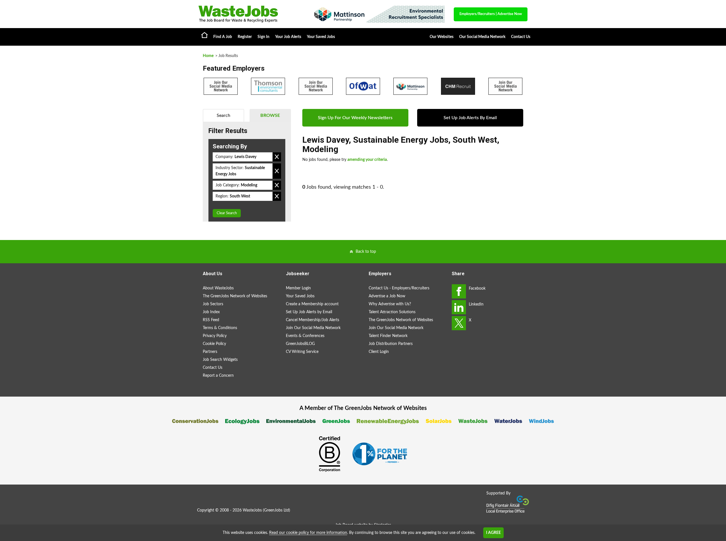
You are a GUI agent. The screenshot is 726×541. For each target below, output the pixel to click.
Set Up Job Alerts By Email (470, 117)
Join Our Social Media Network (313, 328)
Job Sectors (213, 304)
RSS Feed (211, 320)
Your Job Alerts (288, 37)
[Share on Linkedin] (459, 307)
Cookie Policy (214, 344)
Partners (210, 352)
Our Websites (441, 37)
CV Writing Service (302, 352)
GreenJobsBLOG (300, 344)
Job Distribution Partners (391, 344)
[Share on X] (459, 323)
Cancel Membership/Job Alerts (312, 320)
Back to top (366, 252)
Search (223, 115)
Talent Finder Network (388, 336)
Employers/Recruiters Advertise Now (490, 14)
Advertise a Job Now (387, 296)
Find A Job (222, 37)
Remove (277, 156)
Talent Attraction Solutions (392, 312)
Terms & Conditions (220, 328)
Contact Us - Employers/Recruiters (399, 288)
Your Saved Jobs (321, 37)
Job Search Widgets (220, 360)
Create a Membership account (312, 304)
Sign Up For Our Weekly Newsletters (355, 117)
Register (245, 37)
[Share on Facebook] (459, 291)
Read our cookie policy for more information (308, 533)
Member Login (298, 288)
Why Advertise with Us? (390, 304)
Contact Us (520, 37)
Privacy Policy (215, 336)
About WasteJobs (218, 288)
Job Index (211, 312)
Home (204, 35)
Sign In (263, 37)
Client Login (379, 352)
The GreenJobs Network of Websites (235, 296)
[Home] (250, 14)
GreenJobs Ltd (276, 510)
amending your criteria (367, 160)
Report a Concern (218, 376)
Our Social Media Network (482, 37)
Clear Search (227, 213)
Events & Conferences (305, 336)
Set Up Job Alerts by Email (309, 312)
